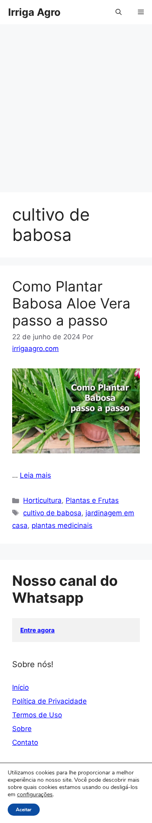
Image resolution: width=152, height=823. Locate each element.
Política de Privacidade (49, 701)
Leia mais (35, 475)
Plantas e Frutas (92, 500)
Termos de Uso (37, 715)
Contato (25, 742)
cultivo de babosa (52, 513)
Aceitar (24, 809)
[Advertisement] (76, 112)
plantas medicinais (62, 525)
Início (20, 687)
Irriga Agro (34, 12)
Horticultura (42, 500)
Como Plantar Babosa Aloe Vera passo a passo (71, 303)
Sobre (22, 729)
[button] (118, 12)
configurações (35, 794)
